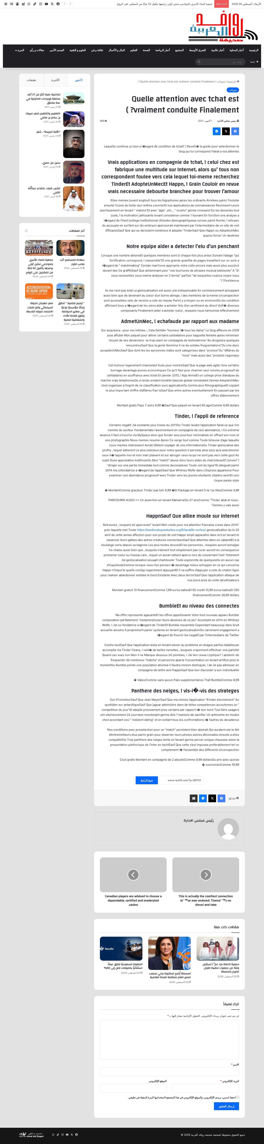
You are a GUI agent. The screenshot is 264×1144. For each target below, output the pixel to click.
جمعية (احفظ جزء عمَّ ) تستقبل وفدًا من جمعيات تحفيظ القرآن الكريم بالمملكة (221, 968)
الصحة (146, 50)
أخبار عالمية (217, 50)
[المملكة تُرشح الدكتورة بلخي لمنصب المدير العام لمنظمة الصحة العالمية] (169, 953)
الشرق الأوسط (197, 50)
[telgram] (23, 4)
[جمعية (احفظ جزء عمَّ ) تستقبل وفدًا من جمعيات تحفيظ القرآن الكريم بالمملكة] (218, 949)
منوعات (221, 81)
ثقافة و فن (97, 50)
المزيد (20, 50)
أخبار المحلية (237, 50)
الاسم (235, 1064)
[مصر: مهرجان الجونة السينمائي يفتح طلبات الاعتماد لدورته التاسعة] (39, 291)
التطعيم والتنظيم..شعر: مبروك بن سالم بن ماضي (43, 115)
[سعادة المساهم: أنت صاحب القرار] (70, 248)
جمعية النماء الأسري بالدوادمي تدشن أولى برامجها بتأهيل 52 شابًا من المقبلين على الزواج (164, 3)
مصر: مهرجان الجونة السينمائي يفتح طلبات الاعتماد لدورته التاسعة (39, 307)
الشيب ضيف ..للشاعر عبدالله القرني (44, 190)
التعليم (133, 50)
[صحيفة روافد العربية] (223, 26)
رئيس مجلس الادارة (226, 120)
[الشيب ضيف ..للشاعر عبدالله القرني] (73, 198)
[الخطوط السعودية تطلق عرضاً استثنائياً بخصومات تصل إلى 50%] (121, 949)
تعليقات (31, 80)
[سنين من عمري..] (73, 172)
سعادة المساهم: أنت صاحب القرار (72, 262)
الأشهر (79, 80)
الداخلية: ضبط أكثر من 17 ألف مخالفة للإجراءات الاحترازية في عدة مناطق (43, 98)
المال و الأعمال (116, 50)
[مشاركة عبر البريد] (194, 798)
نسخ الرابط (147, 780)
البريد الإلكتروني (229, 1080)
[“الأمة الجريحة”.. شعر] (73, 144)
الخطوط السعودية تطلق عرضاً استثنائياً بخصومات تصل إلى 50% (123, 966)
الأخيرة (55, 80)
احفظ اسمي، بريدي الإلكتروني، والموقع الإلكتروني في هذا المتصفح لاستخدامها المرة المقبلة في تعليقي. (182, 1097)
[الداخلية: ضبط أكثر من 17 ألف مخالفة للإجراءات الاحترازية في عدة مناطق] (73, 98)
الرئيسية (253, 50)
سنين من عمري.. (51, 162)
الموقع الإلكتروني (158, 1080)
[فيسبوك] (235, 131)
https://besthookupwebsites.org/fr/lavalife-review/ (171, 530)
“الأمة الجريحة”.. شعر (48, 131)
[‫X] (226, 131)
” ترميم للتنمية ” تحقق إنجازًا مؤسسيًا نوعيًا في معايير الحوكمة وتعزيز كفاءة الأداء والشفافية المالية (71, 311)
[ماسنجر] (217, 131)
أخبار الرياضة (162, 50)
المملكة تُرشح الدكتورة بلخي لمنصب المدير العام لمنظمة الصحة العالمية (170, 975)
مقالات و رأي (37, 50)
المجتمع (179, 50)
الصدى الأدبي (57, 50)
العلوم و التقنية (78, 50)
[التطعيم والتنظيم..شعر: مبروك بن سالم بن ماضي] (73, 119)
